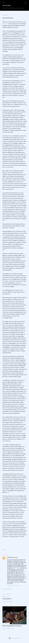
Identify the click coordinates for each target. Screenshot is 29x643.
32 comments (9, 601)
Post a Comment (6, 589)
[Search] (26, 2)
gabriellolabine (11, 557)
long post (5, 23)
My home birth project (12, 626)
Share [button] (3, 549)
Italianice (6, 599)
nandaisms (6, 5)
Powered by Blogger (15, 638)
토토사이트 (16, 568)
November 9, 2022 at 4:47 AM (13, 585)
